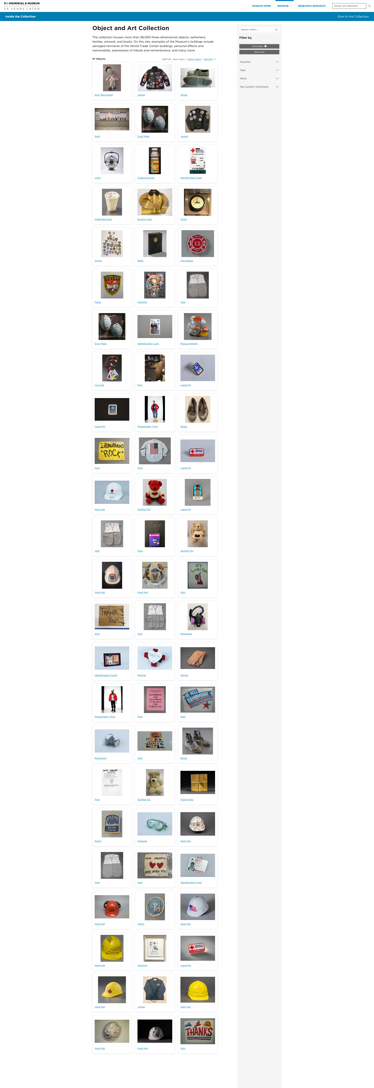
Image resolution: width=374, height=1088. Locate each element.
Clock (183, 219)
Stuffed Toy (144, 509)
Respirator (186, 633)
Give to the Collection (353, 16)
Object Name (194, 59)
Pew (139, 385)
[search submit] (276, 29)
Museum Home (261, 6)
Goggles (142, 841)
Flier (139, 716)
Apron (98, 260)
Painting (142, 302)
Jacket (141, 95)
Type (242, 70)
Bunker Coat (144, 219)
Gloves (184, 675)
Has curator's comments (254, 86)
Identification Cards (106, 675)
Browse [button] (283, 6)
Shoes (183, 95)
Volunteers (258, 46)
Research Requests (312, 6)
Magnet (141, 675)
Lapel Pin (185, 385)
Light (98, 177)
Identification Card (191, 177)
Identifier (208, 59)
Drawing (142, 965)
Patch (98, 302)
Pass (140, 551)
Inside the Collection (20, 16)
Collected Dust (145, 177)
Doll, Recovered (104, 95)
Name (243, 78)
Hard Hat (100, 509)
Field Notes (187, 799)
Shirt (140, 468)
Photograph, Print (147, 426)
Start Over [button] (259, 52)
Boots (183, 758)
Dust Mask (143, 136)
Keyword (245, 61)
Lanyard (99, 385)
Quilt (97, 136)
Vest (182, 302)
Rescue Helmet (189, 343)
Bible (140, 260)
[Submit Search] (369, 6)
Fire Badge (186, 260)
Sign (97, 468)
